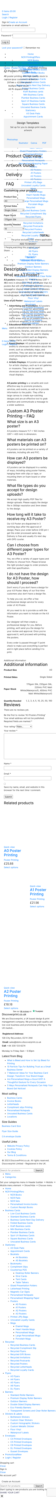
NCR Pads (15, 1198)
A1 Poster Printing (38, 892)
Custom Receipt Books (21, 1207)
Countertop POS (18, 1270)
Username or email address (15, 25)
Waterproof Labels (19, 1432)
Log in (5, 42)
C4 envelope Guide (11, 1136)
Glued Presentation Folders (23, 1285)
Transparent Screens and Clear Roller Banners (32, 1410)
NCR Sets (15, 1201)
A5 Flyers (15, 1382)
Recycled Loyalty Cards (22, 1370)
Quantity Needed (12, 224)
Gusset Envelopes (19, 1451)
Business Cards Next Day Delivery (27, 1219)
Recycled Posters (18, 1363)
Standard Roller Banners (22, 1395)
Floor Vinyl (15, 1429)
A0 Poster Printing (12, 852)
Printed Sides (10, 206)
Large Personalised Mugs (28, 1335)
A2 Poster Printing (12, 993)
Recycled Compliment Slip (23, 1348)
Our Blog (11, 1152)
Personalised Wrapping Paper (24, 1298)
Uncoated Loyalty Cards (22, 1320)
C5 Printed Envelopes (21, 1442)
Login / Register (13, 1457)
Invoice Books (14, 1101)
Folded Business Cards (21, 1223)
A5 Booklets (22, 1260)
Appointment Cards (20, 1251)
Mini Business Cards (20, 1229)
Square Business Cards (21, 1238)
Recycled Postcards (20, 1360)
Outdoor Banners (18, 1401)
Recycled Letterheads (21, 1367)
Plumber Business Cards (22, 1232)
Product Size (10, 196)
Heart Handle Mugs (25, 1329)
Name (7, 763)
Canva (34, 143)
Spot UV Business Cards (22, 1235)
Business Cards (14, 1098)
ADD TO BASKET (28, 244)
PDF (44, 143)
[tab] (30, 256)
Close (3, 1466)
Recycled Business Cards (22, 1345)
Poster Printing (19, 68)
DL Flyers (15, 1388)
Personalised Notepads (18, 1110)
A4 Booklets (22, 1257)
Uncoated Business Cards (19, 1113)
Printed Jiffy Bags (19, 1316)
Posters (14, 1301)
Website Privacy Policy (18, 1146)
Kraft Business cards (20, 1226)
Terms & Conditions (16, 1155)
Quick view (9, 847)
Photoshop (12, 139)
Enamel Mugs (22, 1326)
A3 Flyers (15, 1376)
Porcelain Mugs (23, 1338)
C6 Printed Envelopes (21, 1445)
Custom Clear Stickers (21, 1420)
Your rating (10, 726)
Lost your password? (12, 47)
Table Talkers (22, 1282)
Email (7, 773)
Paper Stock (10, 215)
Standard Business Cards (22, 1216)
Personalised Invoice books (23, 1204)
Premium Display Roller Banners (26, 1398)
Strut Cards (21, 1276)
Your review (10, 730)
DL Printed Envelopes (21, 1448)
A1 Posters (21, 1307)
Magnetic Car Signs (20, 1291)
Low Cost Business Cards (23, 1213)
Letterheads (13, 1104)
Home (7, 68)
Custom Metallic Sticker (22, 1426)
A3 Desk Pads (17, 1248)
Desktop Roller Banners (27, 1273)
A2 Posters (21, 1310)
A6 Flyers (15, 1385)
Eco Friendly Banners (20, 1407)
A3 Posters (21, 1313)
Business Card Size (11, 1126)
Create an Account (18, 22)
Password (7, 35)
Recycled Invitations (20, 1357)
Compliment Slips (19, 1266)
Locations (12, 1116)
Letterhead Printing (19, 1288)
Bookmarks (15, 1263)
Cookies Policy (14, 1149)
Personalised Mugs (25, 1332)
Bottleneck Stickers (20, 1417)
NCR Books (33, 60)
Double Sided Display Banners (25, 1404)
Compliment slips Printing (19, 1107)
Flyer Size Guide (10, 1131)
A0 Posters (21, 1304)
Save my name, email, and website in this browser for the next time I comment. (24, 788)
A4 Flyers (15, 1379)
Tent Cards (21, 1279)
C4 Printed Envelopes (21, 1439)
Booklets (14, 1254)
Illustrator (23, 143)
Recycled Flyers (18, 1351)
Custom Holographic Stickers (24, 1423)
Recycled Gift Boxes (20, 1354)
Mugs (13, 1323)
